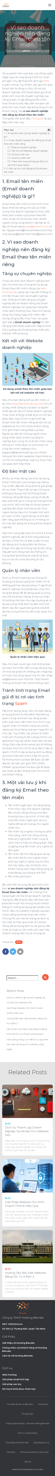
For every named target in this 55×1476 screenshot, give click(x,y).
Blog (19, 942)
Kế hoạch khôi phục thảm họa (34, 1452)
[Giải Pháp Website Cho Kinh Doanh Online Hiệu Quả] (27, 1175)
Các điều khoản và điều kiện (20, 1404)
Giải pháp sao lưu (41, 1442)
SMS (46, 81)
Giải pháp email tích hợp (17, 1442)
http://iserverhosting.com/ (28, 403)
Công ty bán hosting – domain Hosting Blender (28, 1423)
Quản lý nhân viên (21, 158)
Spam (21, 703)
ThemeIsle (38, 1469)
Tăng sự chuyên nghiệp (23, 147)
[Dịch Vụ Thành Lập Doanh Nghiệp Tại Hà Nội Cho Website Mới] (27, 1101)
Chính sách (43, 1404)
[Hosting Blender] (7, 5)
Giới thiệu (11, 1452)
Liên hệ (27, 1461)
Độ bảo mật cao (20, 154)
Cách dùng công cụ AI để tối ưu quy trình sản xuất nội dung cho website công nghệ (27, 1044)
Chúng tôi (37, 118)
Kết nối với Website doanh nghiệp (29, 150)
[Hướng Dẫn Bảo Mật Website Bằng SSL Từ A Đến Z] (27, 1246)
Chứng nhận (27, 1414)
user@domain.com (37, 226)
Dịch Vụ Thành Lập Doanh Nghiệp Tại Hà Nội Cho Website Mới (27, 1131)
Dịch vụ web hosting (27, 1433)
